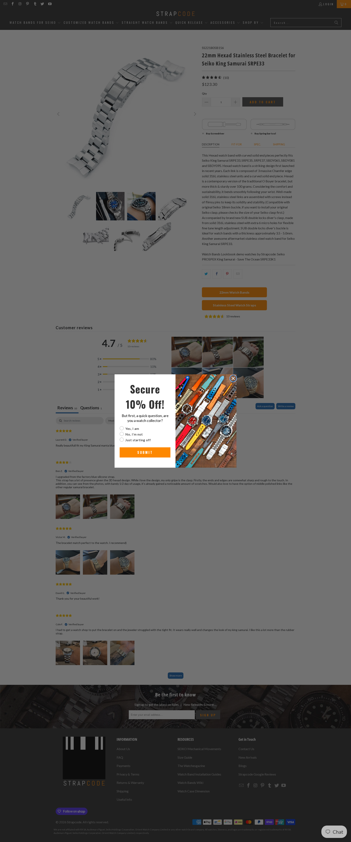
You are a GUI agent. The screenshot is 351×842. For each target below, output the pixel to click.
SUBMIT (145, 452)
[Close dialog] (233, 378)
